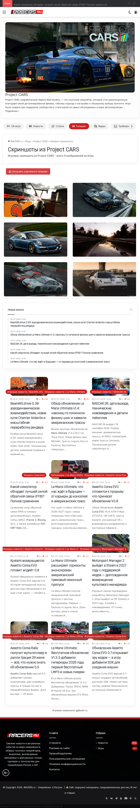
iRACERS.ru (16, 141)
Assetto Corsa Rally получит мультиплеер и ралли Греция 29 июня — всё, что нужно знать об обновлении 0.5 (28, 658)
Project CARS (16, 95)
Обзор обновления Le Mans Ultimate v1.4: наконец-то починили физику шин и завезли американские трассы (68, 413)
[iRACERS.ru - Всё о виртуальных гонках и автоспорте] (27, 12)
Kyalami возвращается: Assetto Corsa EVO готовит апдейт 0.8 (27, 565)
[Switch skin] (129, 13)
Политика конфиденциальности (67, 764)
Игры (28, 141)
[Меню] (4, 13)
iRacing (42, 519)
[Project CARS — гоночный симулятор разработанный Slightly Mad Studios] (70, 90)
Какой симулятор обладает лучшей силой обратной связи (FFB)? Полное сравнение (60, 3)
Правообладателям (60, 753)
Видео (102, 126)
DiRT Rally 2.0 (18, 527)
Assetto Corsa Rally (21, 673)
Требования (125, 126)
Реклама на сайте (59, 748)
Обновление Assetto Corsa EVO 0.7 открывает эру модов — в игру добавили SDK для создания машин (110, 658)
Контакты (54, 769)
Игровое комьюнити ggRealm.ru (70, 710)
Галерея (81, 126)
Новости (38, 126)
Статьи (60, 126)
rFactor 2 (31, 519)
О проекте (55, 742)
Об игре (15, 126)
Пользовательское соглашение (67, 758)
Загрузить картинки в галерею (29, 171)
